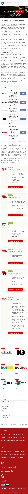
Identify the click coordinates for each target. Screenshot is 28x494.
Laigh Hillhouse (5, 401)
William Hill (9, 44)
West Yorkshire (13, 424)
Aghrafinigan (5, 417)
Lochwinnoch (5, 406)
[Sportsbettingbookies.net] (10, 3)
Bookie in (3, 424)
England (7, 424)
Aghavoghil (4, 408)
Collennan (18, 169)
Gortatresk (4, 413)
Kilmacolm (4, 404)
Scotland (19, 424)
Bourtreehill (4, 399)
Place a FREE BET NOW (15, 187)
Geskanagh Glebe (6, 415)
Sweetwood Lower (6, 419)
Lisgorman (4, 410)
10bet (13, 117)
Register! (23, 93)
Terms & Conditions (14, 492)
